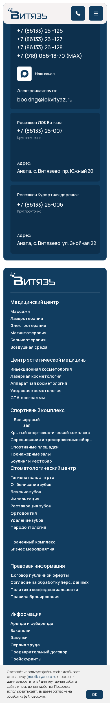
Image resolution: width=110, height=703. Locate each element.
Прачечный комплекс (33, 542)
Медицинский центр (34, 302)
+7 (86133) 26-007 (40, 130)
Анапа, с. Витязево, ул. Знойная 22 (57, 243)
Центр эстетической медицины (48, 360)
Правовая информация (37, 566)
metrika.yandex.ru (42, 676)
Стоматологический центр (43, 468)
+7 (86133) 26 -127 (39, 39)
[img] (27, 13)
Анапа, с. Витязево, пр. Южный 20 (55, 171)
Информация (25, 614)
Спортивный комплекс (37, 410)
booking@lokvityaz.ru (44, 99)
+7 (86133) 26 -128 (40, 47)
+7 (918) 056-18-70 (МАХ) (49, 55)
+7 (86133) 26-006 (40, 204)
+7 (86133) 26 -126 (40, 30)
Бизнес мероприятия (32, 549)
